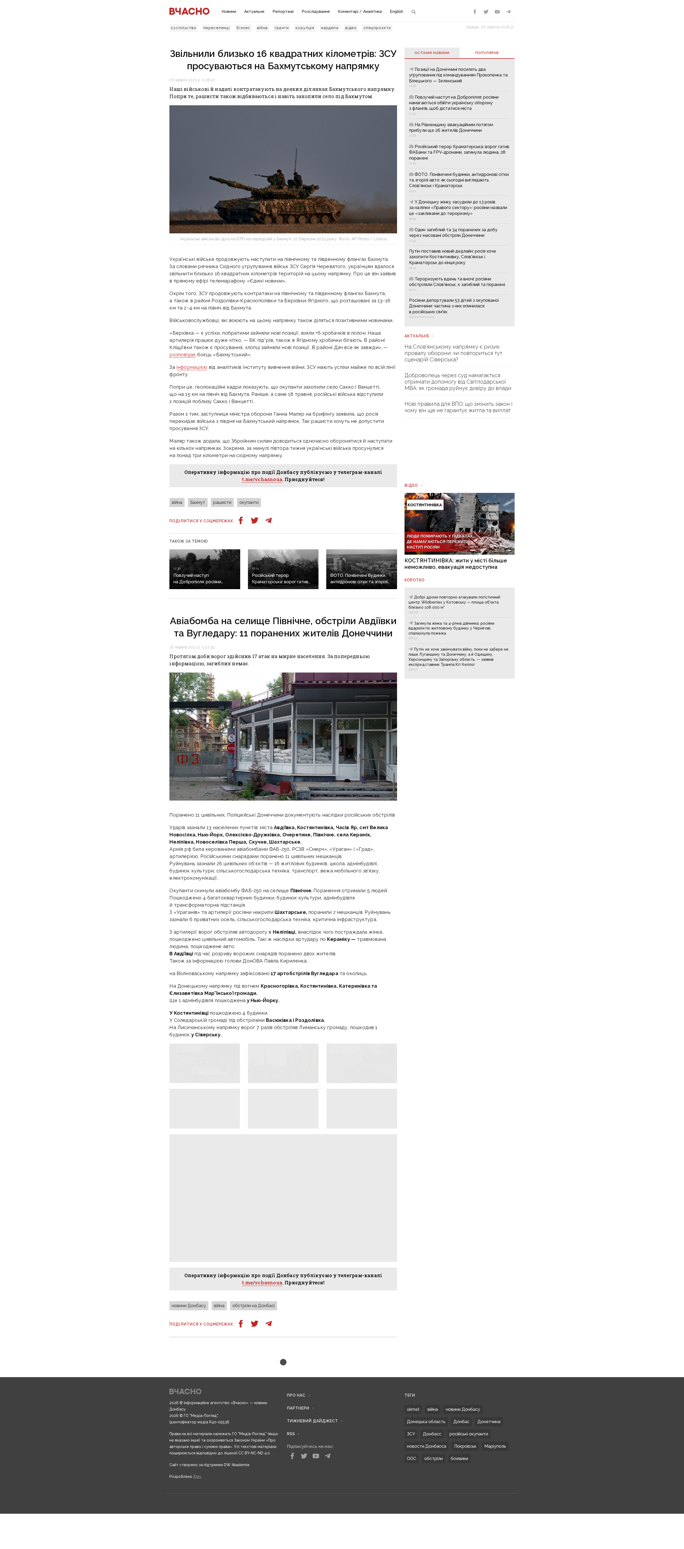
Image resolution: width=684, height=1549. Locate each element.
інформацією (191, 367)
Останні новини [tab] (432, 53)
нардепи (330, 28)
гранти (282, 28)
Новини (228, 11)
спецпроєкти (377, 28)
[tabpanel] (459, 192)
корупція (305, 28)
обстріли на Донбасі (253, 1305)
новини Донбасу (189, 1305)
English (396, 11)
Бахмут (197, 502)
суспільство (183, 28)
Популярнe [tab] (487, 53)
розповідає (182, 354)
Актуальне (254, 11)
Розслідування (316, 11)
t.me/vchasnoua (262, 479)
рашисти (222, 502)
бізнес (243, 28)
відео (351, 28)
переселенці (216, 28)
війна (262, 28)
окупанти (249, 502)
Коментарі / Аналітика (360, 11)
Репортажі (283, 11)
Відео (411, 485)
